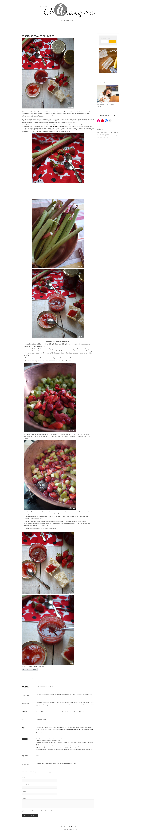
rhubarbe (42, 666)
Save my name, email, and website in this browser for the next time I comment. (37, 810)
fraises (36, 666)
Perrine (23, 727)
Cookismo (24, 701)
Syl (22, 719)
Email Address (25, 784)
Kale (65, 829)
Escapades (73, 26)
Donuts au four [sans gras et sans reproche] (78, 678)
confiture (31, 666)
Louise (23, 694)
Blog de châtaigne (75, 827)
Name (23, 777)
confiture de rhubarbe (75, 120)
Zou (112, 41)
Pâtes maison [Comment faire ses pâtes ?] (36, 678)
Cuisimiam (24, 711)
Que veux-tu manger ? (106, 38)
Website (24, 791)
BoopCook (24, 686)
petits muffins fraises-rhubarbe (58, 126)
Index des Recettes (58, 26)
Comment (24, 798)
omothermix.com (26, 763)
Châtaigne (24, 738)
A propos (84, 26)
